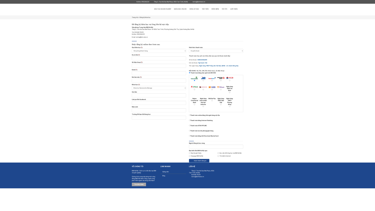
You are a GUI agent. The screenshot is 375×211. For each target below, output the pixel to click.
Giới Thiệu (234, 9)
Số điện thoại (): (137, 62)
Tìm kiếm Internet (225, 156)
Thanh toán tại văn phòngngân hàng (201, 131)
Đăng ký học (194, 9)
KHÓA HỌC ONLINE (180, 9)
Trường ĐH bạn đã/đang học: (141, 114)
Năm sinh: (135, 107)
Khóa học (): (136, 84)
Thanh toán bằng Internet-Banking (201, 120)
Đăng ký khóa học (145, 17)
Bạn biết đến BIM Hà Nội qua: (198, 150)
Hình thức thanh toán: (196, 47)
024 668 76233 (195, 174)
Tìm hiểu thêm (139, 184)
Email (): (135, 70)
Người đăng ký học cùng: (197, 143)
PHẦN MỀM (215, 9)
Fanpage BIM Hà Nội (197, 156)
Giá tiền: (134, 92)
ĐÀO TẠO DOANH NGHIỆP (162, 9)
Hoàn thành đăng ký (200, 160)
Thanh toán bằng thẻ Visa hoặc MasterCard (204, 136)
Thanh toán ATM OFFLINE (198, 125)
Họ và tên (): (136, 55)
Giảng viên (165, 172)
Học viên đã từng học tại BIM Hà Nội (231, 153)
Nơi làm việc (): (137, 77)
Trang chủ (135, 17)
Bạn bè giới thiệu (196, 153)
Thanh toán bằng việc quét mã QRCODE (203, 73)
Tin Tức (224, 9)
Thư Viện (205, 9)
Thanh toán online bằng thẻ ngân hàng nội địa (205, 115)
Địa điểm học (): (137, 47)
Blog (163, 176)
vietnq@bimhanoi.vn (197, 176)
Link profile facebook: (139, 99)
